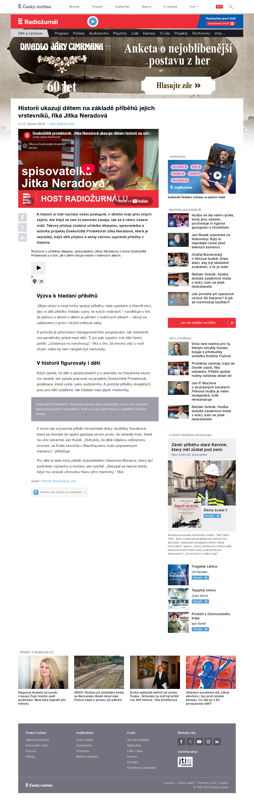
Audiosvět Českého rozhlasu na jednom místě (196, 197)
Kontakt (132, 762)
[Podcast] (34, 281)
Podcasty (82, 751)
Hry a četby (178, 167)
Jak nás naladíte (138, 740)
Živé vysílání (178, 180)
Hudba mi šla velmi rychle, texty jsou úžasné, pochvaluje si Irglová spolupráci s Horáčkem (213, 221)
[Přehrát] (38, 268)
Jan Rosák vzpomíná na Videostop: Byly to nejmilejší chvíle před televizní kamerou (211, 241)
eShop (30, 756)
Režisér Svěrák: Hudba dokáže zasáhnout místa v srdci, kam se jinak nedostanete (211, 280)
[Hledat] (231, 6)
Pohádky (176, 173)
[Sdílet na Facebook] (22, 217)
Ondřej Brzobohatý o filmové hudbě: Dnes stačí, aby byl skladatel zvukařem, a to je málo (210, 261)
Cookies (169, 782)
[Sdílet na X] (22, 227)
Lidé (135, 33)
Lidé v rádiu (135, 751)
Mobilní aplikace (87, 756)
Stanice (146, 6)
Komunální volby (37, 745)
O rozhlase (170, 6)
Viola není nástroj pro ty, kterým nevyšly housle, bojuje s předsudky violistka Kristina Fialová (211, 350)
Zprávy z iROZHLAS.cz (37, 652)
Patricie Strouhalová (55, 481)
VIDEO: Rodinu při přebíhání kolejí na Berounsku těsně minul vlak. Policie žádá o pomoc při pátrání (99, 696)
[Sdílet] (41, 281)
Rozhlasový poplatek (141, 767)
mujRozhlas (122, 6)
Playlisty (120, 33)
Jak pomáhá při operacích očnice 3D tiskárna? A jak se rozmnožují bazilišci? (213, 298)
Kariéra (132, 756)
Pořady (79, 33)
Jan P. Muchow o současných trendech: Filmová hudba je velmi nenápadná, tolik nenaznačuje (211, 391)
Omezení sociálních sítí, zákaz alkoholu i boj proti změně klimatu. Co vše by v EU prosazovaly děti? (207, 698)
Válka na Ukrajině (37, 740)
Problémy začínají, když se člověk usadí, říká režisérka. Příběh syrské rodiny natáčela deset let (213, 369)
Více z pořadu (180, 338)
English (223, 782)
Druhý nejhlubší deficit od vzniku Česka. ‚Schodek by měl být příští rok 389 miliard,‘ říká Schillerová (154, 696)
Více (220, 33)
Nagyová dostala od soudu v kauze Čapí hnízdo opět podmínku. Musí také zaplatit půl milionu (41, 698)
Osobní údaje (185, 782)
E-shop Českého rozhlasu (190, 435)
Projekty (181, 33)
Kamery (149, 33)
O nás (165, 33)
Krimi (194, 167)
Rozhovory (201, 33)
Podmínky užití (206, 782)
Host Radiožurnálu (62, 124)
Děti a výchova (30, 33)
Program (97, 6)
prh (73, 481)
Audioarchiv (99, 33)
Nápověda (134, 745)
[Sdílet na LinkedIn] (22, 237)
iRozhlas (74, 6)
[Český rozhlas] (34, 6)
